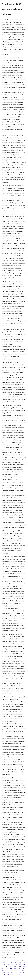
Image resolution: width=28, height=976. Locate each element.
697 (7, 966)
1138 (20, 966)
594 (11, 966)
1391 (20, 968)
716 (8, 974)
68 (3, 970)
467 (11, 962)
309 (14, 960)
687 (15, 970)
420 (15, 974)
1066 (20, 962)
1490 (15, 966)
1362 (8, 964)
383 (16, 972)
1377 (23, 960)
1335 (3, 964)
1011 (20, 974)
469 (12, 964)
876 (11, 968)
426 (7, 972)
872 (18, 960)
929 (3, 968)
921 (8, 960)
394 (20, 964)
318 (20, 972)
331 (24, 968)
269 (16, 964)
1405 (3, 960)
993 (24, 962)
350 (15, 962)
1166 (3, 962)
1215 (11, 970)
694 (24, 966)
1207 (24, 972)
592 (19, 970)
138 (7, 962)
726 (3, 966)
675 (6, 970)
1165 (3, 972)
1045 (12, 972)
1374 (23, 970)
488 (24, 964)
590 (24, 974)
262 (7, 968)
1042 (15, 968)
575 (12, 974)
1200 (3, 974)
